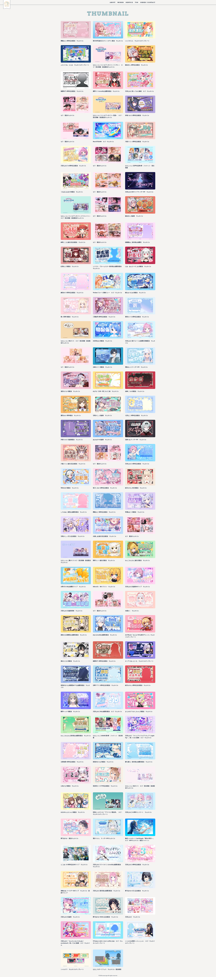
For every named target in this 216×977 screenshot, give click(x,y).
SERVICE (129, 2)
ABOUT (112, 2)
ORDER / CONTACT (147, 2)
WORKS (120, 2)
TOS (136, 2)
